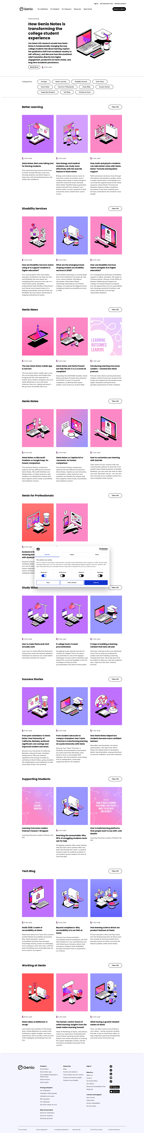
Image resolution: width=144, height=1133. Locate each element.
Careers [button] (89, 1078)
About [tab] (97, 554)
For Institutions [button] (43, 9)
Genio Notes (45, 87)
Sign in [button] (96, 3)
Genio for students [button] (46, 1116)
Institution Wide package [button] (48, 1093)
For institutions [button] (45, 1090)
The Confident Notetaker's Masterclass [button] (49, 1076)
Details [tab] (72, 554)
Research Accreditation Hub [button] (95, 1086)
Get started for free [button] (106, 3)
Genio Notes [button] (44, 1069)
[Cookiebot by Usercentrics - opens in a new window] (100, 549)
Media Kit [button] (89, 1089)
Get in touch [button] (90, 1097)
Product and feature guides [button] (72, 1077)
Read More (34, 67)
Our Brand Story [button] (92, 1081)
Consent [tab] (47, 554)
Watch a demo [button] (119, 9)
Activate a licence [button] (120, 3)
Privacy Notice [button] (22, 1129)
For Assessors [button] (66, 9)
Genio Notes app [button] (45, 1072)
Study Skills (86, 87)
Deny (48, 582)
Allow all (96, 582)
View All (115, 107)
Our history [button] (90, 1084)
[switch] (62, 575)
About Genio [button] (88, 9)
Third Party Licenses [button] (96, 1129)
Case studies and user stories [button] (73, 1075)
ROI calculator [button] (45, 1099)
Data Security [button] (76, 1129)
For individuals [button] (45, 1102)
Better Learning (61, 82)
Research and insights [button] (70, 1080)
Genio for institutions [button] (47, 1113)
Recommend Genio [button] (46, 1118)
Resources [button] (77, 9)
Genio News (100, 82)
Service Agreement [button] (41, 1129)
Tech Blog (67, 92)
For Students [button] (54, 9)
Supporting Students (48, 92)
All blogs (44, 82)
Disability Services (81, 82)
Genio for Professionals (66, 87)
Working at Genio (85, 92)
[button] (26, 8)
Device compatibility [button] (93, 1103)
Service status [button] (91, 1106)
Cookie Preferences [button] (114, 1129)
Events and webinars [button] (70, 1072)
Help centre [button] (90, 1100)
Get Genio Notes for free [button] (48, 1105)
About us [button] (89, 1075)
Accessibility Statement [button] (61, 1129)
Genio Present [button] (45, 1079)
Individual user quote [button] (47, 1096)
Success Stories (104, 87)
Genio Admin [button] (44, 1082)
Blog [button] (64, 1069)
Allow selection (72, 582)
